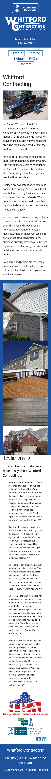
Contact (25, 64)
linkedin (44, 739)
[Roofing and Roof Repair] (25, 440)
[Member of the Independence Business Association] (25, 704)
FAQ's (33, 59)
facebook (38, 739)
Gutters (16, 53)
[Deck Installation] (25, 383)
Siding (18, 59)
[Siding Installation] (25, 297)
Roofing (34, 53)
